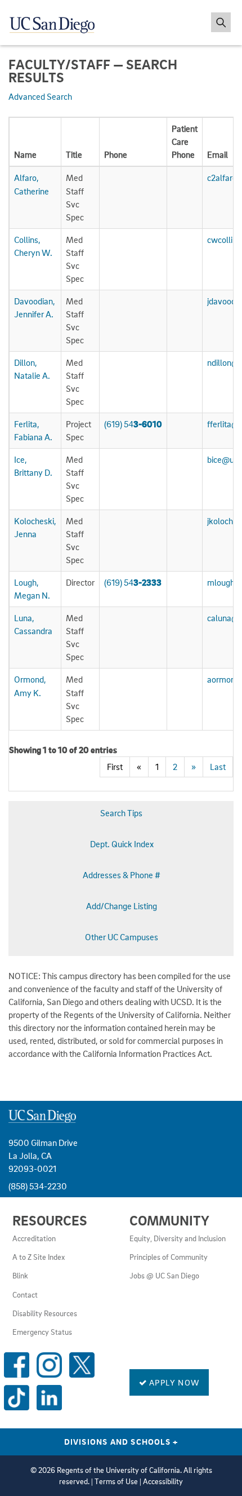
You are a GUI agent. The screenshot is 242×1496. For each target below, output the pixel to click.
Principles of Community (168, 1257)
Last (218, 766)
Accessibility (163, 1481)
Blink (20, 1275)
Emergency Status (42, 1331)
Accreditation (34, 1238)
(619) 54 (133, 424)
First (115, 766)
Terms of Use (116, 1481)
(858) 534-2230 (37, 1186)
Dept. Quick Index (122, 843)
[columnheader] (35, 142)
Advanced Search (40, 96)
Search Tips (121, 812)
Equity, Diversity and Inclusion (177, 1238)
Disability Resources (44, 1313)
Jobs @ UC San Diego (164, 1275)
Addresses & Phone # (121, 874)
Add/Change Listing (121, 905)
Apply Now (173, 1382)
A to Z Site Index (38, 1257)
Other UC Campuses (121, 936)
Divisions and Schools (121, 1441)
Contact (25, 1294)
